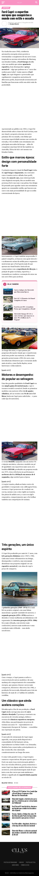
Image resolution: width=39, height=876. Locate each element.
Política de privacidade (10, 862)
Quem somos (15, 865)
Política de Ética (30, 862)
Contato (21, 862)
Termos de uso (25, 865)
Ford (16, 783)
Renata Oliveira (14, 24)
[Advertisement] (19, 107)
